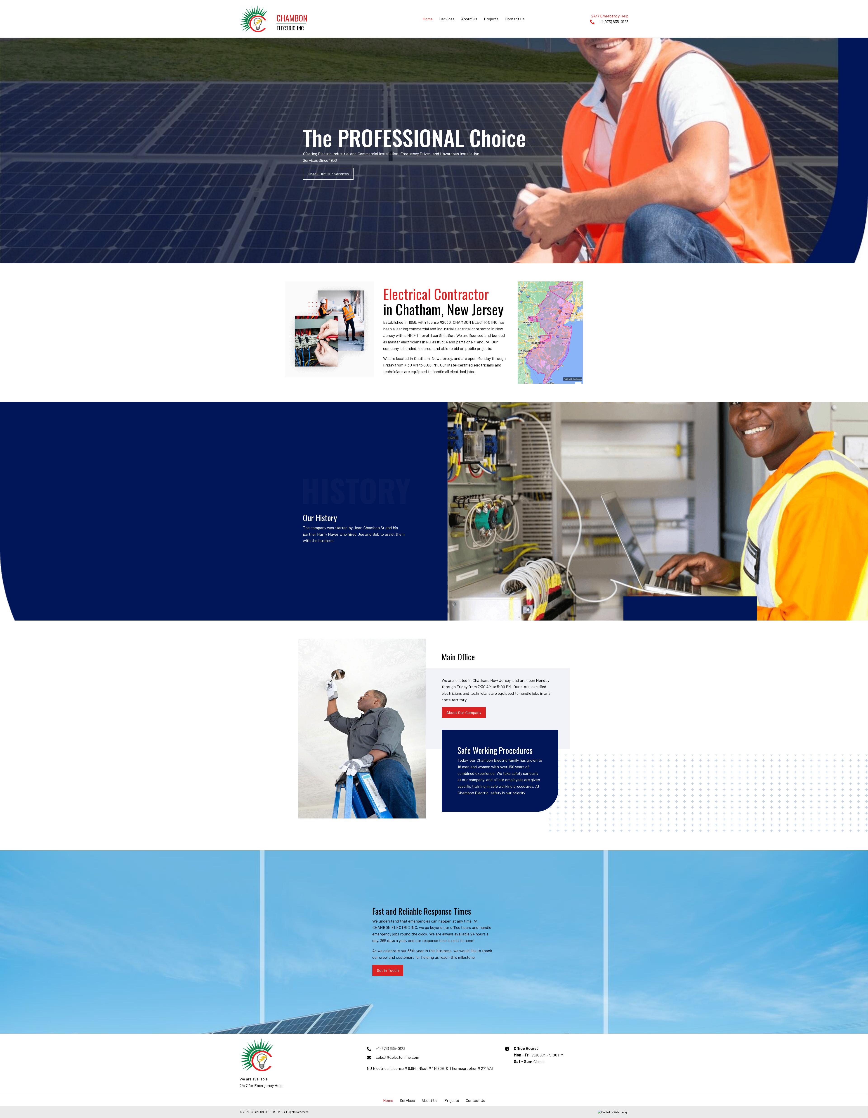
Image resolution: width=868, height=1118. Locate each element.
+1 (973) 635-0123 (613, 21)
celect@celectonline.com (397, 1057)
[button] (328, 174)
